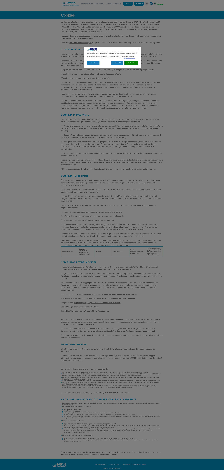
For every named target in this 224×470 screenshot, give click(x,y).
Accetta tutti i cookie (131, 62)
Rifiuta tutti (117, 62)
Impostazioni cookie (93, 62)
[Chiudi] (139, 49)
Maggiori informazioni (129, 58)
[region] (112, 57)
